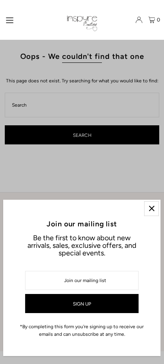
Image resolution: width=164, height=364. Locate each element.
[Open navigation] (32, 19)
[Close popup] (151, 209)
